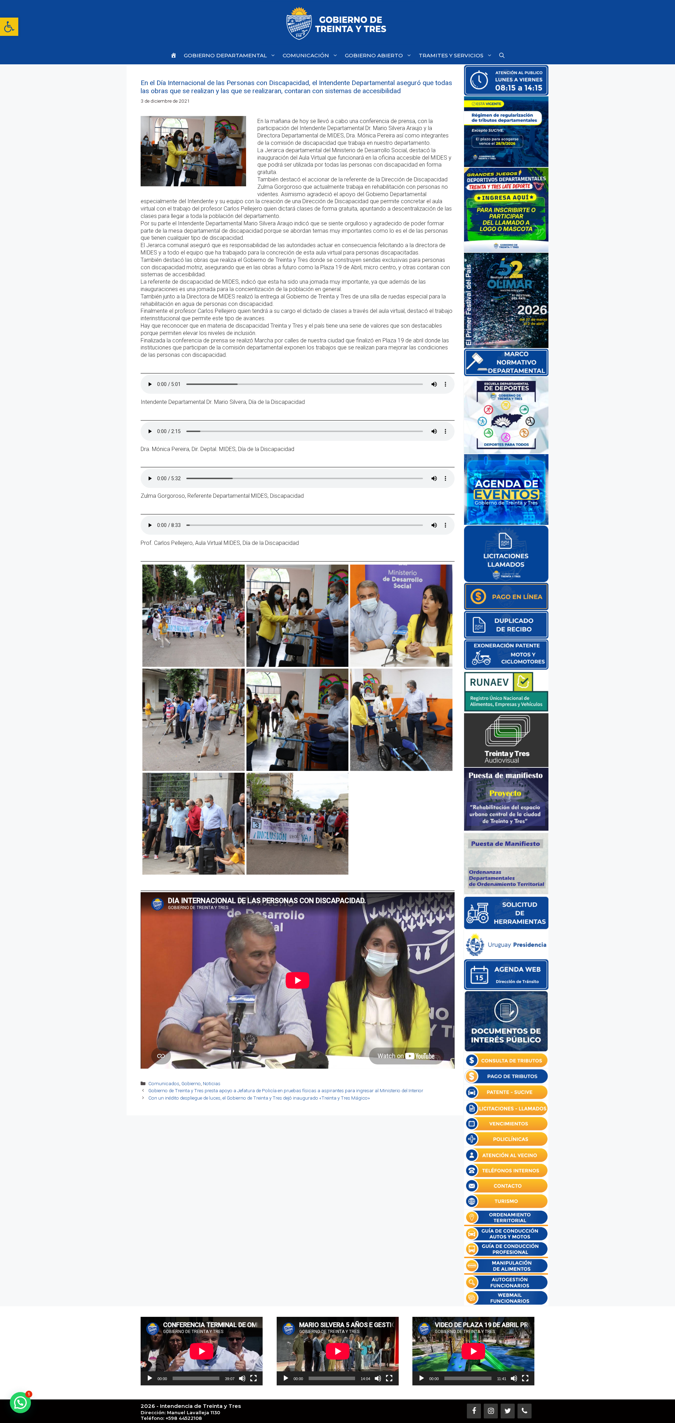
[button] (9, 27)
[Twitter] (508, 1411)
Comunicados (163, 1083)
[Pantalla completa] (253, 1378)
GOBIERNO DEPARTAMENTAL (225, 55)
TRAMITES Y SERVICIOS (451, 55)
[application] (202, 1351)
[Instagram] (491, 1411)
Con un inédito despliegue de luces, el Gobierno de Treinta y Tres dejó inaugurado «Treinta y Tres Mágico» (259, 1098)
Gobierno (191, 1083)
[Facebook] (474, 1411)
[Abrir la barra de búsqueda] (502, 55)
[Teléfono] (525, 1411)
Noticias (211, 1083)
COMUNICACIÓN (306, 55)
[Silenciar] (242, 1378)
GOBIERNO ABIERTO (374, 55)
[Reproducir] (149, 1378)
